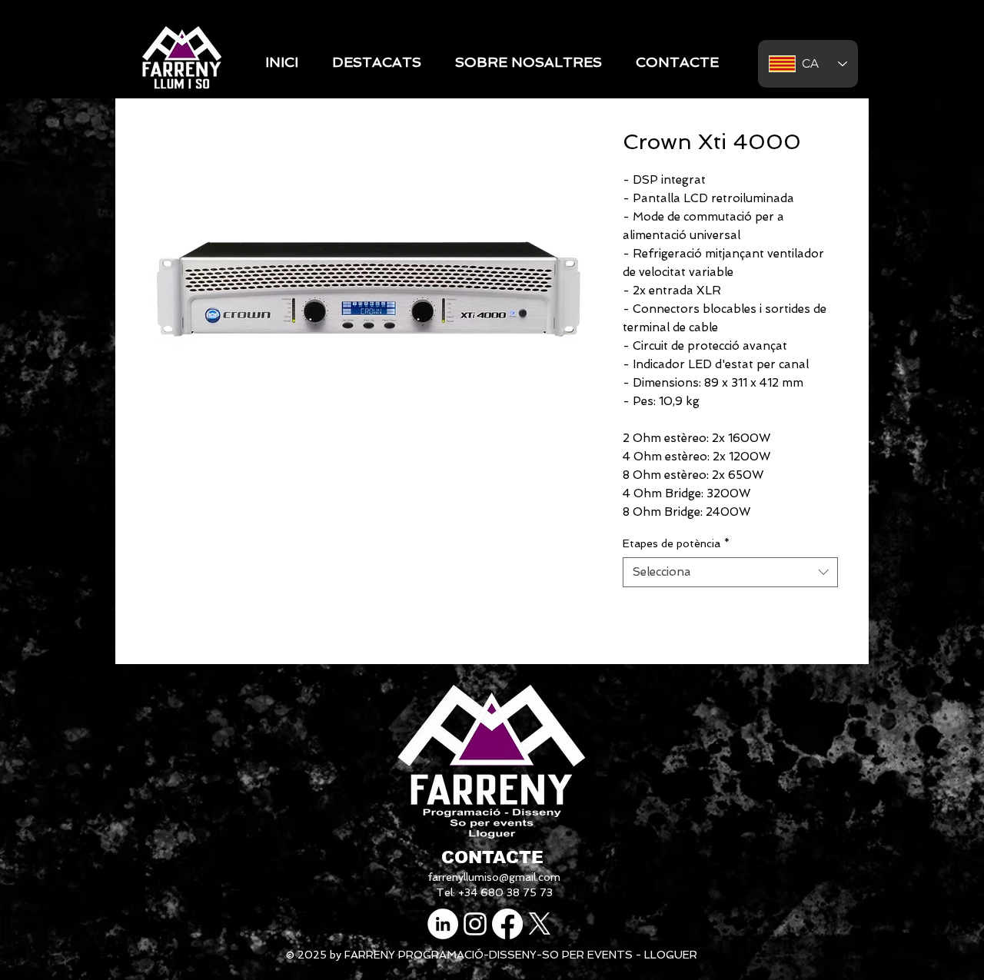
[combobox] (730, 572)
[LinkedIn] (442, 924)
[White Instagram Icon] (475, 924)
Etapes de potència (676, 543)
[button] (376, 62)
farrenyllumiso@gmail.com (493, 877)
